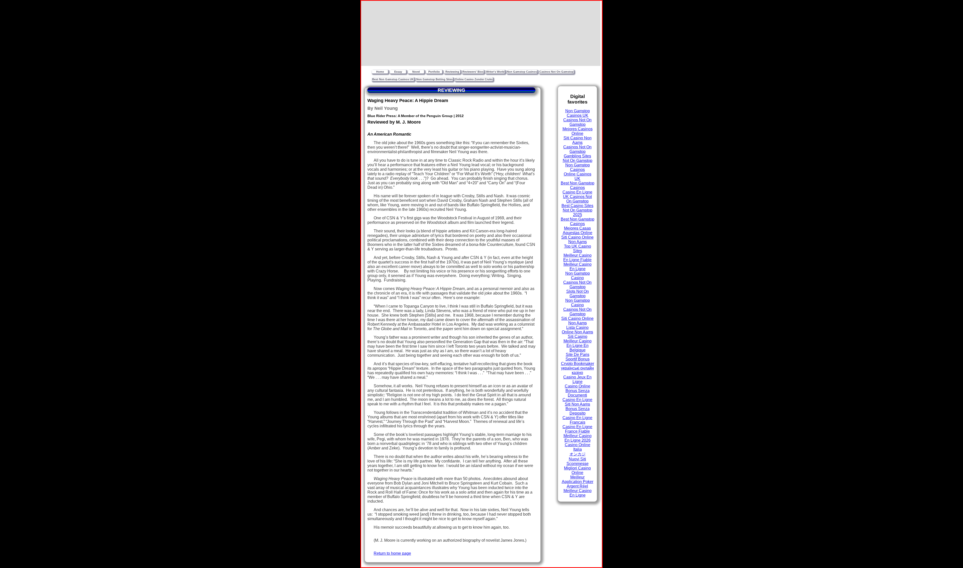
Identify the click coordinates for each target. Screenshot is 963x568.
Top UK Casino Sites (577, 248)
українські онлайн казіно (577, 370)
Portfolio (434, 71)
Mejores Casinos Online (578, 131)
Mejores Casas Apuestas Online (577, 230)
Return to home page (392, 553)
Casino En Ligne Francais (577, 420)
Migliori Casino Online (577, 470)
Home (380, 71)
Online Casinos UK (577, 176)
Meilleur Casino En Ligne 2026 (578, 438)
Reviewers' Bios (473, 71)
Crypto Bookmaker (577, 363)
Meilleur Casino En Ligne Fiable (577, 257)
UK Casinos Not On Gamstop (577, 199)
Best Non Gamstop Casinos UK (393, 79)
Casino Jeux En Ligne (577, 379)
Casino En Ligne (577, 192)
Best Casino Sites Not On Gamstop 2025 (577, 210)
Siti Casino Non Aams (578, 140)
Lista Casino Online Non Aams (577, 329)
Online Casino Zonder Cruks (474, 79)
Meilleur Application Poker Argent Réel (577, 481)
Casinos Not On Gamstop (556, 71)
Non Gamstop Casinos (522, 71)
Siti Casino (577, 336)
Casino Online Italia (577, 447)
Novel (416, 71)
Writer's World (495, 71)
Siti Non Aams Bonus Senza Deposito (577, 408)
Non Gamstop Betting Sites (434, 79)
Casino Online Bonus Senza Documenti (577, 390)
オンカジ (578, 454)
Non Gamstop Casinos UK (577, 113)
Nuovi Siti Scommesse (578, 461)
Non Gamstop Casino (577, 275)
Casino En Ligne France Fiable (577, 429)
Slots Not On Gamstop (577, 293)
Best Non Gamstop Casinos (577, 185)
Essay (398, 71)
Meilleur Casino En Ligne (578, 266)
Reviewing (452, 71)
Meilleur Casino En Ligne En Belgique (578, 345)
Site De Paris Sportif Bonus (578, 356)
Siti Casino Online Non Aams (577, 239)
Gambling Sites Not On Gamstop (577, 158)
